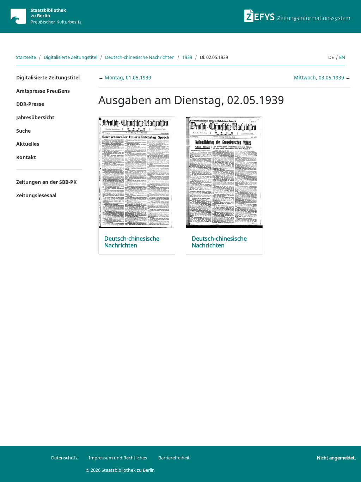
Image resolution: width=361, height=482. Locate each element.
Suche (23, 130)
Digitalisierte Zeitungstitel (70, 57)
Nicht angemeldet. (336, 457)
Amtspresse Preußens (43, 91)
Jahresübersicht (35, 117)
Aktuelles (27, 143)
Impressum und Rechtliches (118, 457)
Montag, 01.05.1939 (128, 77)
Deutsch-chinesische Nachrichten (140, 57)
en (342, 57)
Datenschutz (64, 457)
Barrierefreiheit (174, 457)
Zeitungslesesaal (36, 195)
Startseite (26, 57)
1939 (187, 57)
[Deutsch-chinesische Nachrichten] (137, 172)
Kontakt (26, 157)
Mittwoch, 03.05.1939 (319, 77)
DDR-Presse (30, 104)
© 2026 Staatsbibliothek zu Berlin (120, 470)
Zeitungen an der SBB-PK (46, 182)
